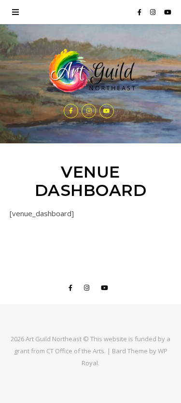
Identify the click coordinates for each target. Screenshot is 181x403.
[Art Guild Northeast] (90, 71)
